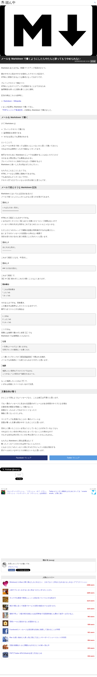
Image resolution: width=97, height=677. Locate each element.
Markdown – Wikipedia (12, 101)
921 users (91, 632)
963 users (91, 616)
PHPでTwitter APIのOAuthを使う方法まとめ (25, 653)
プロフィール (13, 567)
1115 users (90, 609)
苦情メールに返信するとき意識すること (24, 622)
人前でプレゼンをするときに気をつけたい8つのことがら (30, 590)
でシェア (23, 458)
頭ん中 (9, 2)
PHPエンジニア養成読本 (13, 110)
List (19, 475)
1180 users (90, 593)
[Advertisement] (48, 529)
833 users (91, 648)
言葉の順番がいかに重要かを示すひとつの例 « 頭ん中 (29, 645)
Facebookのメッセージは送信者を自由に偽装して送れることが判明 (34, 629)
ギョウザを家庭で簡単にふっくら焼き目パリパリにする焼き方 (32, 598)
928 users (91, 624)
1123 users (90, 601)
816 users (91, 656)
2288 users (90, 585)
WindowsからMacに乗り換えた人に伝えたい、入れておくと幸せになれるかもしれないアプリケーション (48, 582)
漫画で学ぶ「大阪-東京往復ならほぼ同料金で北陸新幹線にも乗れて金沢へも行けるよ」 (42, 614)
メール (93, 61)
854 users (91, 640)
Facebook (12, 570)
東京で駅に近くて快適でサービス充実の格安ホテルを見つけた (32, 606)
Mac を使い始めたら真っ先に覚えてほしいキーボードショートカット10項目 (37, 637)
